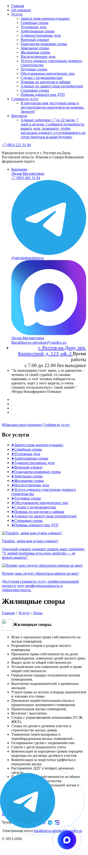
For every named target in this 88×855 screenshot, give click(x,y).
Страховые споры (35, 90)
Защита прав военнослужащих (45, 18)
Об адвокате (21, 10)
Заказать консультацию (22, 425)
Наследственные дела (38, 57)
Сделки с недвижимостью (41, 78)
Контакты (19, 116)
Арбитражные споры (37, 31)
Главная (17, 6)
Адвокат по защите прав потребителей (52, 86)
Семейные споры (34, 23)
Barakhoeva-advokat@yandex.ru (38, 342)
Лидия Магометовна (27, 171)
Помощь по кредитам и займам (45, 82)
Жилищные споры (35, 52)
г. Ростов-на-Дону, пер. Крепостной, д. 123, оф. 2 (52, 350)
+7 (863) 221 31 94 (16, 145)
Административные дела (41, 35)
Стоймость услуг (56, 425)
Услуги (17, 14)
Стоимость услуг (24, 99)
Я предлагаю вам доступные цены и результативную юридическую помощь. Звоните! (52, 107)
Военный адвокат (35, 40)
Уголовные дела (33, 27)
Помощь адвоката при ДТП (43, 95)
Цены (37, 613)
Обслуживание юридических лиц (48, 73)
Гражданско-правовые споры (44, 44)
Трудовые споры (34, 69)
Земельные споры (35, 48)
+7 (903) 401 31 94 (25, 178)
